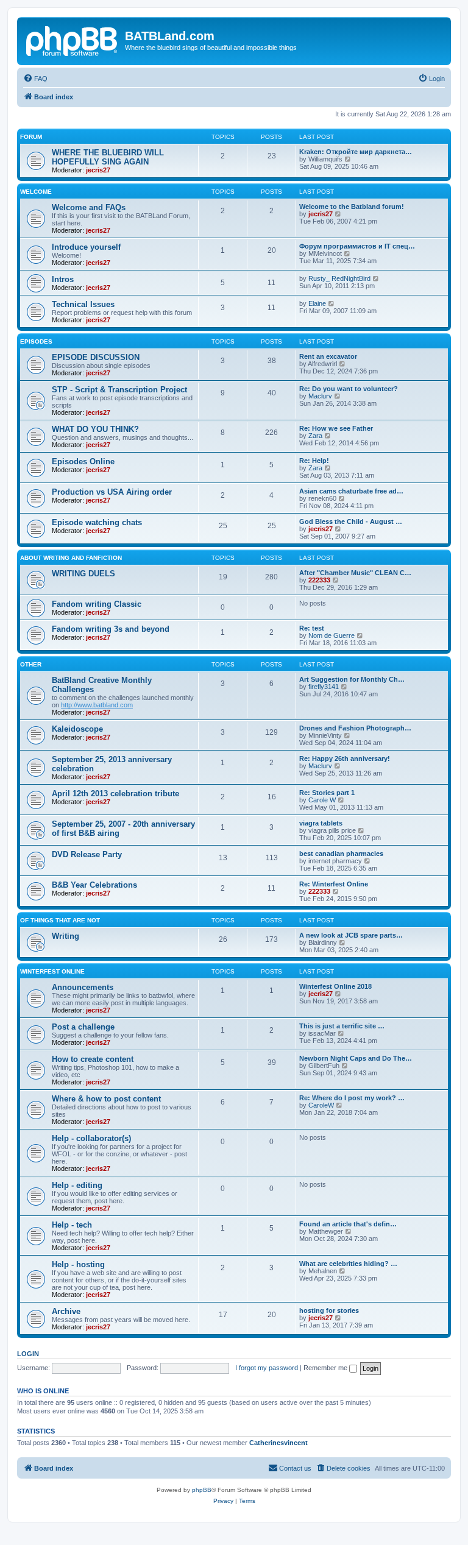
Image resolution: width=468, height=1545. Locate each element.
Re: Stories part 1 (327, 792)
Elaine (317, 303)
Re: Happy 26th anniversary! (344, 758)
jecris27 (98, 170)
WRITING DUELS (83, 573)
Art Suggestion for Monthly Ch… (352, 679)
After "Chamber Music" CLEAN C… (355, 572)
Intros (63, 279)
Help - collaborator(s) (91, 1138)
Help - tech (72, 1224)
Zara (315, 435)
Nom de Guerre (331, 635)
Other (30, 664)
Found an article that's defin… (348, 1224)
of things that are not (60, 920)
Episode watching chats (97, 522)
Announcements (82, 987)
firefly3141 (323, 686)
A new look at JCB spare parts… (351, 935)
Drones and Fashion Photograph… (355, 728)
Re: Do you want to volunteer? (348, 388)
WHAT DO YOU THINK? (95, 429)
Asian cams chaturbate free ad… (351, 491)
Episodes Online (83, 461)
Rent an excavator (328, 356)
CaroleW (321, 1105)
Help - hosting (78, 1264)
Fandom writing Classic (96, 604)
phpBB (201, 1490)
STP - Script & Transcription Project (119, 389)
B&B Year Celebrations (94, 884)
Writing (65, 936)
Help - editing (77, 1185)
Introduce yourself (86, 247)
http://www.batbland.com (97, 705)
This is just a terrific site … (342, 1026)
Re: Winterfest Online (333, 884)
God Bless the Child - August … (350, 521)
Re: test (311, 628)
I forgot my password (266, 1367)
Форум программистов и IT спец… (357, 246)
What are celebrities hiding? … (348, 1263)
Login (28, 1353)
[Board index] (72, 39)
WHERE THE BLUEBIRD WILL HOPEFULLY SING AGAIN (108, 157)
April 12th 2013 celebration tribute (115, 793)
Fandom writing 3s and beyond (110, 629)
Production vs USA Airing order (112, 492)
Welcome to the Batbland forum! (351, 206)
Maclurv (320, 396)
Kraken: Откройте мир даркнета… (355, 151)
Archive (66, 1311)
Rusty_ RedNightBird (339, 278)
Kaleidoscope (77, 729)
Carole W (322, 800)
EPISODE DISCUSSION (96, 357)
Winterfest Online (52, 971)
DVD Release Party (87, 854)
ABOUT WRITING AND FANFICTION (71, 557)
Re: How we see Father (336, 428)
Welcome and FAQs (89, 207)
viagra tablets (320, 823)
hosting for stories (329, 1310)
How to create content (92, 1059)
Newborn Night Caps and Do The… (355, 1058)
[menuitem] (35, 78)
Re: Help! (314, 460)
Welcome (36, 191)
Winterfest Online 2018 (335, 986)
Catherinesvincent (278, 1442)
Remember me (326, 1367)
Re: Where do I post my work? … (352, 1097)
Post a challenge (83, 1026)
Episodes (36, 341)
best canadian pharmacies (341, 853)
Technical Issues (83, 304)
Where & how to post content (106, 1098)
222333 (319, 580)
